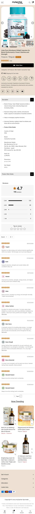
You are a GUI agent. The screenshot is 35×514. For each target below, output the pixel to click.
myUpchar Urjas (25, 69)
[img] (5, 61)
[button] (17, 200)
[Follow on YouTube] (22, 91)
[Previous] (2, 23)
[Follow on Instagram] (12, 91)
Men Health (18, 69)
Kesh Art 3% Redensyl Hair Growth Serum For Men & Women (8, 429)
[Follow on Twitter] (7, 91)
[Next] (33, 23)
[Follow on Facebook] (2, 91)
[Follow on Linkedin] (17, 91)
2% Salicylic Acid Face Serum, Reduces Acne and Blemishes (24, 458)
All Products (11, 69)
